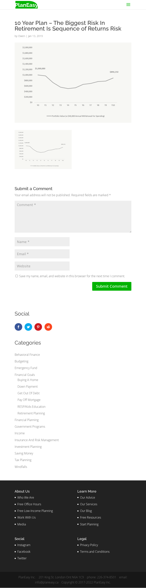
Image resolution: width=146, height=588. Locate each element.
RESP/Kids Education (31, 407)
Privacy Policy (89, 545)
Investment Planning (28, 447)
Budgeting (21, 361)
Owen (21, 36)
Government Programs (30, 426)
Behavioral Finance (27, 355)
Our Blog (86, 511)
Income (20, 433)
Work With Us (26, 517)
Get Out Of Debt (28, 393)
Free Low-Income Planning (35, 511)
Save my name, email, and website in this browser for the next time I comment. (72, 276)
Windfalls (21, 467)
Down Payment (27, 386)
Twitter (22, 558)
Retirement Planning (31, 413)
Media (21, 524)
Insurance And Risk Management (37, 440)
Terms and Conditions (95, 551)
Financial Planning (27, 420)
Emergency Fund (26, 368)
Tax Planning (23, 460)
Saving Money (24, 453)
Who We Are (25, 497)
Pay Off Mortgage (28, 400)
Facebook (23, 551)
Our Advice (87, 497)
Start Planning (89, 524)
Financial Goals (25, 375)
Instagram (23, 545)
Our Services (88, 504)
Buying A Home (27, 380)
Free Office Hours (29, 504)
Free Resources (90, 517)
